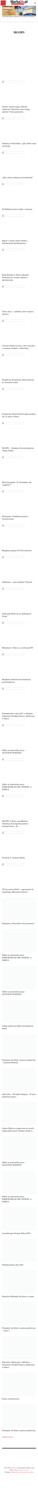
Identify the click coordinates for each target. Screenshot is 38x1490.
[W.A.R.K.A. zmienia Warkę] (19, 843)
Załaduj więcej (7, 1437)
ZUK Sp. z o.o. (19, 76)
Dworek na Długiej (19, 44)
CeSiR (18, 41)
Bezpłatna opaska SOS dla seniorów (17, 550)
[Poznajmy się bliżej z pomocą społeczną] (19, 1416)
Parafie (18, 53)
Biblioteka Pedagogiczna (19, 39)
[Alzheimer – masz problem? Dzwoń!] (19, 568)
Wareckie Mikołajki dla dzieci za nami (18, 1296)
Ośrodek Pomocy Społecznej (18, 51)
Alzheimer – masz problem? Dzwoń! (17, 582)
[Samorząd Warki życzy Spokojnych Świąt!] (19, 599)
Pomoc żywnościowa (10, 1399)
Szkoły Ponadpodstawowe (18, 71)
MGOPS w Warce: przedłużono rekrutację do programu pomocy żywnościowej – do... (15, 823)
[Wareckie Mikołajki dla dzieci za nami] (19, 1282)
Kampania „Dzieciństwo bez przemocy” (18, 923)
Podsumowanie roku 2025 (12, 1265)
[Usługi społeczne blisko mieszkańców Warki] (19, 1011)
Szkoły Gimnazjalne (18, 66)
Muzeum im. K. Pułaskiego (19, 49)
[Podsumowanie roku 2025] (19, 1250)
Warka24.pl (13, 1468)
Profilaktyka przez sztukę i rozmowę (17, 209)
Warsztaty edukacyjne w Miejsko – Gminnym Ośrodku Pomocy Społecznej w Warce (18, 1364)
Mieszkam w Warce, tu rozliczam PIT (17, 648)
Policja (18, 56)
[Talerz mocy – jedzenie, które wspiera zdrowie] (19, 297)
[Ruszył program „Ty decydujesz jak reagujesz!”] (19, 468)
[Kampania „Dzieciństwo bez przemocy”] (19, 909)
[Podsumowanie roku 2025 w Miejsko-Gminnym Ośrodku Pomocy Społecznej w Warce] (19, 699)
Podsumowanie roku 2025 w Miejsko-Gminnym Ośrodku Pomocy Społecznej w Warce (18, 716)
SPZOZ (19, 63)
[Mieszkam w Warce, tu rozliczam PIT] (19, 633)
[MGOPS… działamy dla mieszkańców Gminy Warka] (19, 434)
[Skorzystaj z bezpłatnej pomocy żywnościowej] (19, 502)
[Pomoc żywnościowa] (19, 1384)
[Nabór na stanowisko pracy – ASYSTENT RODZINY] (19, 736)
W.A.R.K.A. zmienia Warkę (13, 858)
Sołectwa (19, 61)
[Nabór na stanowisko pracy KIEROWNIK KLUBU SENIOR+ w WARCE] (19, 770)
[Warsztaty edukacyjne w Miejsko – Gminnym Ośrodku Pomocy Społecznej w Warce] (19, 1348)
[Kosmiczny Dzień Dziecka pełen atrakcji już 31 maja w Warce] (19, 399)
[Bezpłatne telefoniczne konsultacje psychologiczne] (19, 665)
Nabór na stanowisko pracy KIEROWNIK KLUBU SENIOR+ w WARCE (17, 787)
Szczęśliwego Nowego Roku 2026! (16, 1233)
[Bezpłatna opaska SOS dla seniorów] (19, 536)
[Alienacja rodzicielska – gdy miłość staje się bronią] (19, 129)
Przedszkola (19, 58)
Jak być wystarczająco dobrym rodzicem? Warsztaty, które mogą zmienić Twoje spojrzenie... (16, 109)
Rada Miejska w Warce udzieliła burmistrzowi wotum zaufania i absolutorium (15, 277)
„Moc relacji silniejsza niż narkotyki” (17, 177)
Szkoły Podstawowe (18, 68)
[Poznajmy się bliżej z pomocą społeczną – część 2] (19, 1313)
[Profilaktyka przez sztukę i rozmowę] (19, 195)
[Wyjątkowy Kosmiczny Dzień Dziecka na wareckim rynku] (19, 365)
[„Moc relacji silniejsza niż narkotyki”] (19, 163)
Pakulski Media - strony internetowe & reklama (22, 1472)
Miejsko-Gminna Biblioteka (19, 46)
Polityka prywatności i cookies (20, 1470)
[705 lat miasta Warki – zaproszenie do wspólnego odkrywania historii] (19, 875)
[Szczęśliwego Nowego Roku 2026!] (19, 1219)
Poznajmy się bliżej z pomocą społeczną (18, 1430)
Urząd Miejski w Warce (18, 73)
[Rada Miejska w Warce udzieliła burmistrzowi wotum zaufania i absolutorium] (19, 260)
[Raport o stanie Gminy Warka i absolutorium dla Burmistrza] (19, 226)
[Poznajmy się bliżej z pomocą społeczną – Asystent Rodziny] (19, 1045)
